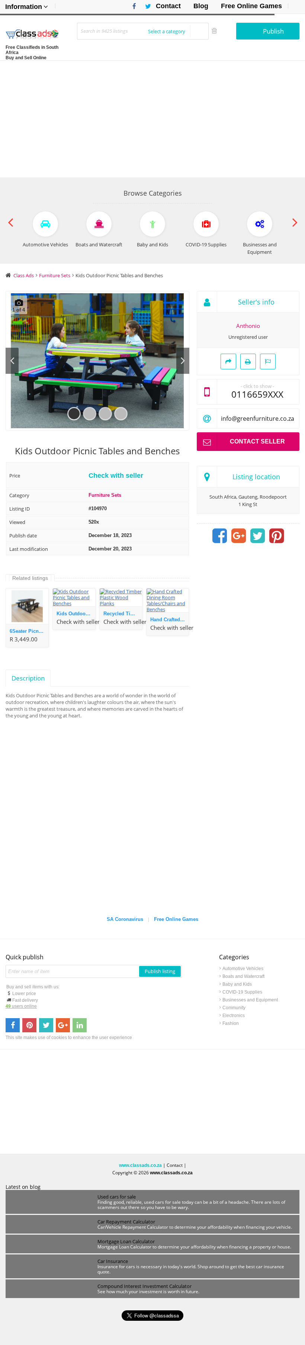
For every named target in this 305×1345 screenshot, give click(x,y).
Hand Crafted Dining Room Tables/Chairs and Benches (169, 619)
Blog (200, 6)
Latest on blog (23, 1187)
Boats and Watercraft (243, 976)
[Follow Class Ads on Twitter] (145, 6)
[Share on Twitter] (257, 535)
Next (182, 361)
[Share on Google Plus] (238, 535)
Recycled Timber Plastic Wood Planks (122, 613)
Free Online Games (251, 6)
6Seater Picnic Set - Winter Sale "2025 (29, 631)
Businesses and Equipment (250, 1000)
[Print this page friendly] (248, 361)
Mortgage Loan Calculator (126, 1241)
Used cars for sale (116, 1197)
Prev (12, 361)
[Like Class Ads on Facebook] (132, 6)
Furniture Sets (105, 495)
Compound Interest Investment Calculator (144, 1286)
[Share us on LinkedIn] (80, 1025)
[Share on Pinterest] (276, 535)
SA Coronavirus (125, 919)
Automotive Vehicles (242, 968)
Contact (168, 6)
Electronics (233, 1015)
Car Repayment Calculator (126, 1222)
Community (233, 1007)
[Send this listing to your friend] (228, 361)
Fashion (230, 1023)
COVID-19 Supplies (242, 992)
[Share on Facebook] (219, 535)
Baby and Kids (237, 984)
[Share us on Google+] (63, 1025)
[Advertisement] (152, 116)
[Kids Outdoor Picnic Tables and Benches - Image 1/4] (97, 360)
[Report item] (268, 361)
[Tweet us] (46, 1025)
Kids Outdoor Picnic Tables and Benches (76, 613)
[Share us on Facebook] (13, 1025)
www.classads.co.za (140, 1165)
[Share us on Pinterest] (29, 1025)
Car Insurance (112, 1261)
